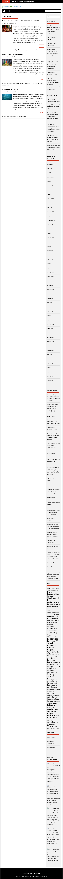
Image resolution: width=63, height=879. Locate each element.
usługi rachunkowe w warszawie (52, 722)
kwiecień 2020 (50, 255)
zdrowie (37, 49)
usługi (3, 85)
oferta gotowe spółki (53, 663)
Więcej (41, 46)
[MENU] (8, 11)
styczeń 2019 (50, 320)
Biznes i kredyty (11, 49)
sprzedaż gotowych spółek (53, 694)
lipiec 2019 (49, 294)
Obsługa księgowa (53, 656)
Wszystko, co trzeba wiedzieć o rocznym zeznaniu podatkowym (52, 534)
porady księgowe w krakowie (53, 669)
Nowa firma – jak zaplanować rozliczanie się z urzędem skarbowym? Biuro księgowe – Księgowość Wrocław (53, 29)
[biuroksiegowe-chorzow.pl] (4, 11)
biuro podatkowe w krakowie (53, 602)
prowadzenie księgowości (52, 682)
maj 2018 (49, 354)
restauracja (32, 49)
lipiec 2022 (49, 207)
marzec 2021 (50, 242)
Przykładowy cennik (52, 686)
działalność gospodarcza (25, 83)
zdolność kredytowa (55, 728)
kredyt (48, 633)
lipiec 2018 (49, 346)
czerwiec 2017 (50, 385)
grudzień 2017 (50, 376)
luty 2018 (49, 367)
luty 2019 (49, 315)
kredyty (53, 632)
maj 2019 (49, 302)
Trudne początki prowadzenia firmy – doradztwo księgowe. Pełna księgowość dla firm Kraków (53, 53)
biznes (20, 49)
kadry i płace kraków (52, 631)
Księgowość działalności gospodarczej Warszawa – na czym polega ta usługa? (53, 526)
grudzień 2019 (50, 272)
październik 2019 (51, 281)
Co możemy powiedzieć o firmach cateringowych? (20, 21)
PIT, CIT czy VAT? (51, 562)
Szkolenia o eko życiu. (10, 89)
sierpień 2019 (50, 289)
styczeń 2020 (50, 268)
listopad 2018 (50, 328)
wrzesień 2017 (50, 380)
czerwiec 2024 (50, 190)
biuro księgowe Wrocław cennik (53, 596)
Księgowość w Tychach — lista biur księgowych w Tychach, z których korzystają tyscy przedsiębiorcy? (53, 65)
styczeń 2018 (50, 372)
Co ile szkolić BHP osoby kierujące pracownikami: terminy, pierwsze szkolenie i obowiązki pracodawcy (53, 116)
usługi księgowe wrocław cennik (52, 706)
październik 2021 (51, 220)
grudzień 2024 (50, 185)
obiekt (36, 83)
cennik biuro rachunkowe (52, 617)
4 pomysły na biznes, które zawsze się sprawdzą (53, 810)
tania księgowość (53, 700)
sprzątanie (40, 83)
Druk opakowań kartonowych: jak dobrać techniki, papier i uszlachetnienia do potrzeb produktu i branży (53, 128)
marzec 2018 (50, 363)
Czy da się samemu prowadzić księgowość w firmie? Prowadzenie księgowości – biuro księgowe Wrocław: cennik (53, 420)
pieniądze (50, 667)
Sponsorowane (51, 747)
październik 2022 (51, 203)
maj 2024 (49, 194)
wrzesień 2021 (50, 224)
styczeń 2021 (50, 250)
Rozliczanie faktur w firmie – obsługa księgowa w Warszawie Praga (53, 491)
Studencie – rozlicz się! (52, 485)
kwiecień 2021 (50, 237)
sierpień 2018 (50, 341)
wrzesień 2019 (50, 285)
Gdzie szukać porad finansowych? (53, 851)
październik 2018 (51, 333)
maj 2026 (49, 172)
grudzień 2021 (50, 211)
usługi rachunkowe (52, 710)
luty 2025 (49, 181)
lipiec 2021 (49, 229)
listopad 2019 (50, 276)
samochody (54, 687)
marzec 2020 (50, 259)
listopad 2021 (50, 216)
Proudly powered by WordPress (23, 876)
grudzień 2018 (50, 324)
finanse (50, 628)
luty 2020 (49, 263)
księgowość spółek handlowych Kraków (52, 644)
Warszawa (52, 726)
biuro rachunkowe (53, 606)
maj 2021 (49, 233)
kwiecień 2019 (50, 307)
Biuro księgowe (51, 593)
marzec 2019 (50, 311)
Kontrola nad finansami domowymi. (56, 830)
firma (28, 49)
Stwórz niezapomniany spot (53, 765)
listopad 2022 (50, 198)
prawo (55, 670)
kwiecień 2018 (50, 359)
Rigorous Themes (42, 876)
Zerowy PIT (49, 566)
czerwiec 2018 (50, 350)
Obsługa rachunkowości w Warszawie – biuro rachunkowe (53, 461)
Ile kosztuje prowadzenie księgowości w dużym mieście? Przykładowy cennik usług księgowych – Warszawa (53, 471)
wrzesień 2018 (50, 337)
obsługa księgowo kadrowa (51, 660)
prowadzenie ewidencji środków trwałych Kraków (53, 676)
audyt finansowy (51, 588)
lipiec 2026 (49, 168)
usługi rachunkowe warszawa (53, 715)
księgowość (52, 639)
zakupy (49, 728)
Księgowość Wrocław (52, 651)
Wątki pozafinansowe (12, 116)
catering (24, 49)
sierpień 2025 (50, 177)
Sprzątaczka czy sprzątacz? (12, 54)
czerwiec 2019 (50, 298)
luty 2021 (49, 246)
